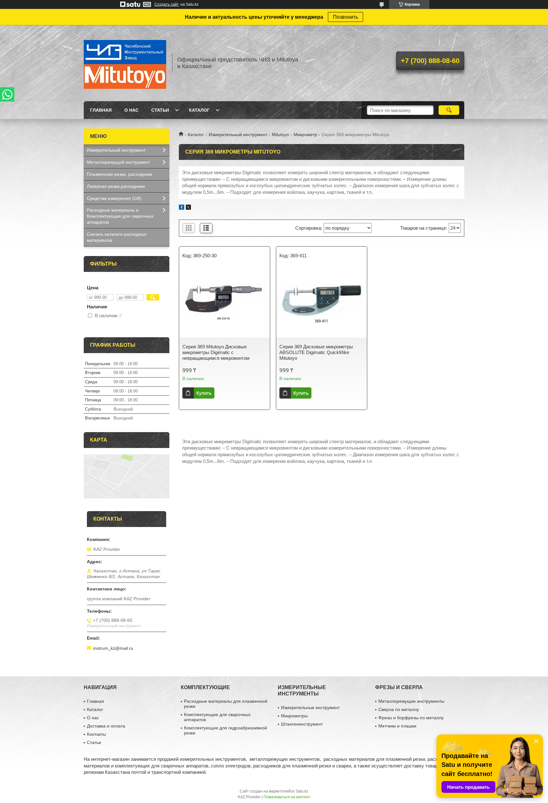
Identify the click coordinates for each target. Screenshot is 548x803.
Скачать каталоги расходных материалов (117, 237)
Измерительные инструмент (310, 707)
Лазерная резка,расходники (116, 186)
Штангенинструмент (302, 724)
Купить (204, 393)
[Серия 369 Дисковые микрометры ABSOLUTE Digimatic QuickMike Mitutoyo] (321, 303)
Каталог (199, 110)
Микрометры (294, 715)
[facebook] (181, 208)
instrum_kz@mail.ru (113, 648)
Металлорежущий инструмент (118, 162)
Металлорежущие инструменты (411, 701)
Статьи (160, 110)
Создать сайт (166, 4)
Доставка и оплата (106, 725)
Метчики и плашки (397, 725)
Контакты (96, 734)
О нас (131, 110)
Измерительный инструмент (238, 134)
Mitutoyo (280, 134)
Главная (101, 110)
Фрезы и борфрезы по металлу (411, 717)
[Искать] (449, 110)
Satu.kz (302, 791)
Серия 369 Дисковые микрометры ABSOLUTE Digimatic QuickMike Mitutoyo (316, 352)
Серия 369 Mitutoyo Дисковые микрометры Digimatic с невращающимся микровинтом (215, 352)
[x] (188, 208)
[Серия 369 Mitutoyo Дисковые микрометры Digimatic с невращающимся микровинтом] (224, 303)
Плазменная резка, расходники (119, 174)
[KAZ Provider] (125, 63)
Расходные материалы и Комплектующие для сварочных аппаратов (120, 216)
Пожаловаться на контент (287, 797)
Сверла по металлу (398, 709)
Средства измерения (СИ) (114, 198)
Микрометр (305, 134)
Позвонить (345, 17)
